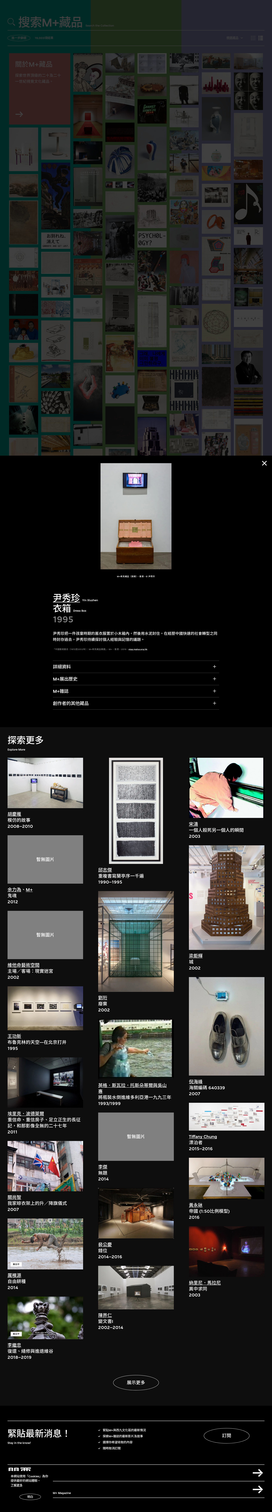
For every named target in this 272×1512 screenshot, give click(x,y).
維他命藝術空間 (24, 965)
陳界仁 (105, 1315)
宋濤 (193, 824)
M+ (29, 889)
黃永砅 (196, 1205)
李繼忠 (14, 1345)
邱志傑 (105, 870)
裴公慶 (105, 1244)
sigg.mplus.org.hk (138, 649)
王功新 (14, 1036)
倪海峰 (196, 1081)
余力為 (14, 889)
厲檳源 (14, 1275)
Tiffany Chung (203, 1136)
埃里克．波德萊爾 (26, 1113)
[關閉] (264, 463)
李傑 (102, 1167)
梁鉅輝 (196, 956)
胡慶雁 (14, 814)
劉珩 (102, 998)
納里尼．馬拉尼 (205, 1283)
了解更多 (17, 1485)
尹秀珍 (66, 598)
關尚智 (14, 1197)
